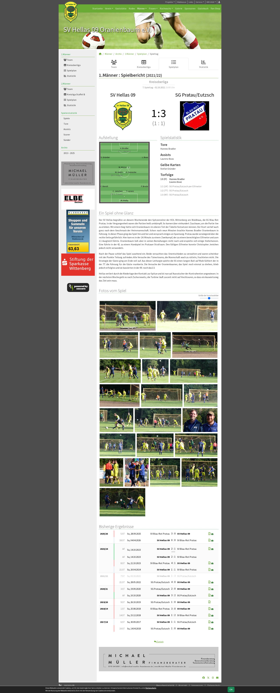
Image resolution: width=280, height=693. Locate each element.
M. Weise (124, 167)
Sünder (67, 139)
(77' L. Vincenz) (124, 151)
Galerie (178, 8)
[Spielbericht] (209, 533)
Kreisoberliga (73, 65)
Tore (66, 123)
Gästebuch (203, 8)
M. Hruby (124, 200)
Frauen (152, 8)
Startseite (97, 8)
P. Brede (144, 186)
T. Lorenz (130, 191)
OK (231, 689)
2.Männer (65, 83)
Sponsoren (190, 8)
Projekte (169, 2)
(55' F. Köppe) (117, 175)
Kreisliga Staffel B (75, 94)
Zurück (159, 641)
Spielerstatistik (69, 112)
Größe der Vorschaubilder (208, 295)
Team (69, 59)
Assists (67, 129)
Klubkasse (181, 2)
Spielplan (71, 70)
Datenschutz (213, 685)
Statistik (71, 75)
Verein (108, 8)
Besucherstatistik (165, 685)
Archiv (64, 147)
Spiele (67, 118)
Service (199, 2)
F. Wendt (104, 186)
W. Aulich (119, 172)
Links (191, 2)
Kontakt (183, 685)
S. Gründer (105, 157)
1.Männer (65, 54)
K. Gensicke (131, 172)
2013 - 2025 (69, 153)
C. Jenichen (118, 191)
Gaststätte (120, 8)
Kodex (132, 8)
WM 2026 (210, 2)
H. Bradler (124, 148)
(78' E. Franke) (117, 194)
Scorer (67, 134)
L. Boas (145, 157)
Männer (141, 8)
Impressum (197, 685)
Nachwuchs (165, 8)
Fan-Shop (215, 8)
